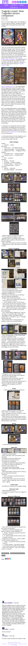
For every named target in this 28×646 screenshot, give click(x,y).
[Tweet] (10, 559)
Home (6, 5)
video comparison (12, 131)
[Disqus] (14, 579)
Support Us (14, 7)
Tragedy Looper (5, 553)
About (22, 5)
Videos (8, 644)
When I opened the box (7, 86)
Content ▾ (14, 5)
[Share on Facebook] (6, 559)
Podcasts (4, 644)
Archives (15, 645)
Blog (13, 644)
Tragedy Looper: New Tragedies (11, 58)
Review (3, 555)
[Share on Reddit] (8, 559)
